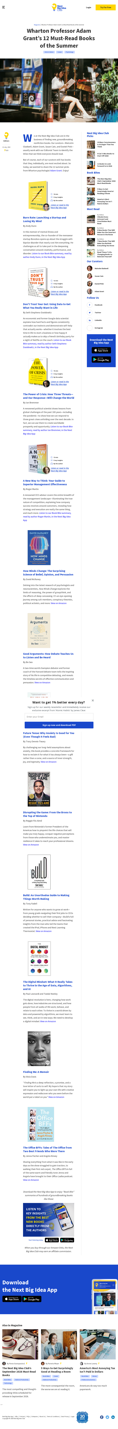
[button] (58, 702)
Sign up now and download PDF (59, 725)
